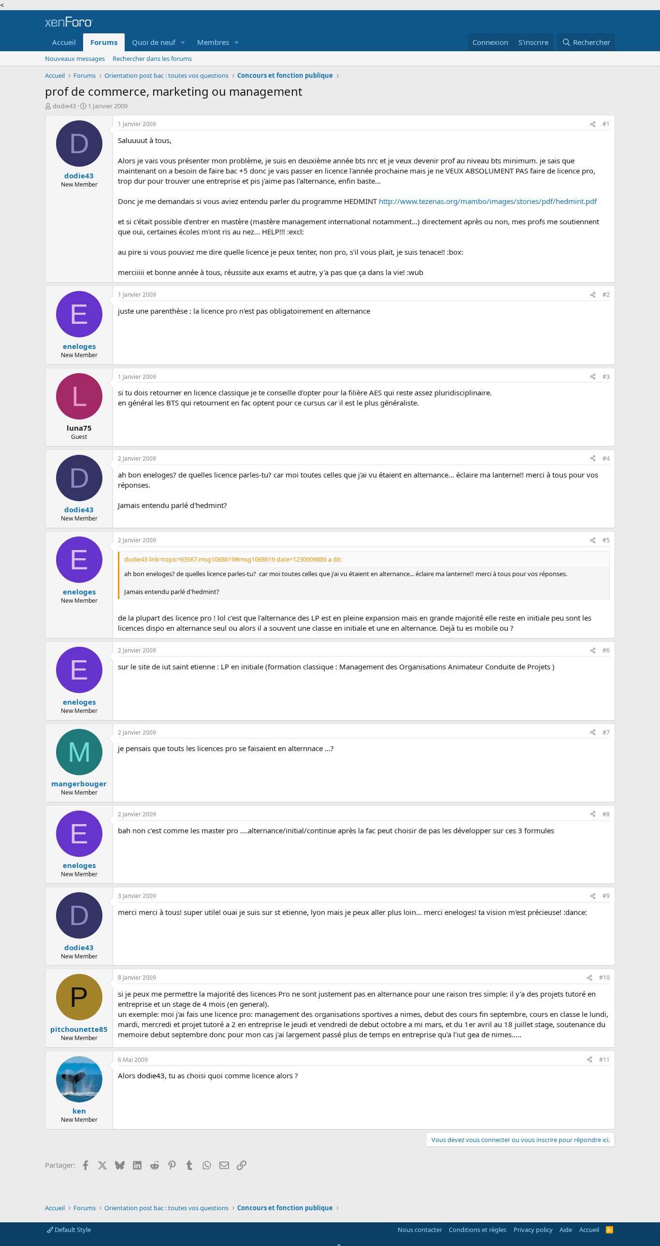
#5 (606, 540)
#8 (606, 814)
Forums (103, 42)
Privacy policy (533, 1229)
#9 (606, 896)
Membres (213, 42)
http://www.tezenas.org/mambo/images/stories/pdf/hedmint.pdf (488, 201)
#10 (604, 977)
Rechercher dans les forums (152, 58)
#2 (606, 294)
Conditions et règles (477, 1229)
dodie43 (64, 105)
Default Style (72, 1229)
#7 (606, 732)
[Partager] (593, 124)
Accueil (64, 42)
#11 (604, 1060)
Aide (566, 1229)
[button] (183, 42)
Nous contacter (420, 1229)
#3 (606, 377)
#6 (606, 650)
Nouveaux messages (75, 58)
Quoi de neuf (153, 42)
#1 (606, 124)
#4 (606, 458)
